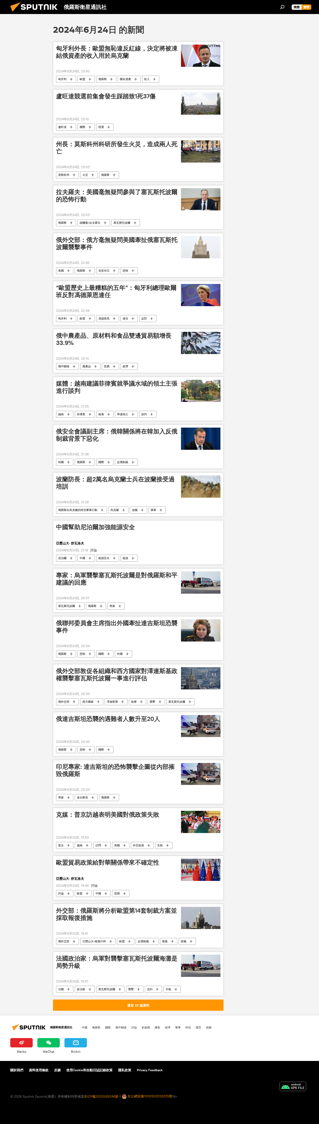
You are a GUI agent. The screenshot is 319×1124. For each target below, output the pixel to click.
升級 (168, 989)
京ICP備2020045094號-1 (102, 1096)
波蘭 (135, 510)
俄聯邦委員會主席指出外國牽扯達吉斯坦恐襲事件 (116, 626)
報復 (165, 941)
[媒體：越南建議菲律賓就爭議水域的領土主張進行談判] (200, 391)
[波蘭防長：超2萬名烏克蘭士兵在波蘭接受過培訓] (200, 486)
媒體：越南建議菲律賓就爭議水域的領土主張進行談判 (116, 387)
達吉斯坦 (82, 797)
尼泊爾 (62, 558)
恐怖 (125, 270)
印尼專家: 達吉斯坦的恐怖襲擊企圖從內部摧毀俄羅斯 (115, 770)
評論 (61, 893)
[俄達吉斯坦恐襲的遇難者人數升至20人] (200, 726)
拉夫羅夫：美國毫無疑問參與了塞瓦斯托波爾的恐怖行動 (116, 195)
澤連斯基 (112, 701)
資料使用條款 (39, 1070)
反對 (144, 318)
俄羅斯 (102, 79)
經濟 (125, 366)
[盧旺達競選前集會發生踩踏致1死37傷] (200, 103)
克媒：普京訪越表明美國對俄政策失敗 (107, 814)
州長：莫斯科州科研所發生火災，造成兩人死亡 (116, 147)
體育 (198, 1027)
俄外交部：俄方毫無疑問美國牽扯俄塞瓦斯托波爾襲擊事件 (116, 243)
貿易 (107, 366)
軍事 (153, 510)
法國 (61, 989)
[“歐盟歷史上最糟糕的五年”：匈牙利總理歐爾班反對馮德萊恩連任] (200, 295)
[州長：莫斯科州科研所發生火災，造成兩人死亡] (200, 151)
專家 (112, 606)
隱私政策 (124, 1070)
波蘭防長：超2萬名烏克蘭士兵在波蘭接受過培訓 (115, 482)
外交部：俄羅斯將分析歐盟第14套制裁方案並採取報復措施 (116, 914)
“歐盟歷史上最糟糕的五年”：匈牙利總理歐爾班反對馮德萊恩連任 (116, 291)
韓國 (61, 462)
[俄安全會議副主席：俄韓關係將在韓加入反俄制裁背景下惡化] (200, 439)
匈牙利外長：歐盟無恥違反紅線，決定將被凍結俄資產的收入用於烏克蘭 (116, 52)
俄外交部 (63, 701)
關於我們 (16, 1070)
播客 (157, 1027)
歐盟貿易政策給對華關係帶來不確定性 (107, 862)
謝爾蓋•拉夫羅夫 (90, 222)
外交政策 (138, 845)
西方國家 (88, 701)
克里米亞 (104, 270)
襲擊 (152, 701)
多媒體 (146, 1027)
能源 (125, 558)
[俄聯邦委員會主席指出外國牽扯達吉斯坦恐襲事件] (200, 630)
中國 (82, 558)
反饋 (57, 1070)
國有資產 (125, 79)
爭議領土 (122, 414)
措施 (183, 941)
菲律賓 (81, 414)
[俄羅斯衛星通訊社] (36, 13)
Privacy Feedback (150, 1070)
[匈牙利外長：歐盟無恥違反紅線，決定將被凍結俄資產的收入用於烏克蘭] (200, 56)
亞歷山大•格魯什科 (94, 941)
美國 (61, 270)
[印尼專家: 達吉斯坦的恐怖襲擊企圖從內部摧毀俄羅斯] (200, 774)
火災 (85, 175)
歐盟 (82, 79)
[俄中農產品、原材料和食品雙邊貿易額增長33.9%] (200, 343)
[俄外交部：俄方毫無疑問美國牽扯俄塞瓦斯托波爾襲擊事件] (200, 247)
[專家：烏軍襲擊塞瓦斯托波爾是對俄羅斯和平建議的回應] (200, 582)
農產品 (86, 366)
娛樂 (209, 1027)
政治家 (81, 989)
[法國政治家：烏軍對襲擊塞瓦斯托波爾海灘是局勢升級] (200, 966)
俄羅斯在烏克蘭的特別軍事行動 (77, 510)
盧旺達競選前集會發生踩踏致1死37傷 (106, 96)
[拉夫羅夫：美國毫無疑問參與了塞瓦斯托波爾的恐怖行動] (200, 199)
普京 (61, 845)
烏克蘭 (114, 510)
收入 (147, 79)
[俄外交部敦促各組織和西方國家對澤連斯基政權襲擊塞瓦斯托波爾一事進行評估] (200, 678)
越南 (61, 414)
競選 (101, 127)
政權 (134, 701)
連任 (125, 318)
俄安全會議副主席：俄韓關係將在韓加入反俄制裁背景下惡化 (116, 435)
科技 (188, 1027)
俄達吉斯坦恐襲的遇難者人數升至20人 (108, 719)
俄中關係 (63, 366)
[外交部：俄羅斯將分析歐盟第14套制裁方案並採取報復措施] (200, 918)
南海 (101, 414)
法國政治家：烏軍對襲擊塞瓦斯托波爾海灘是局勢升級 (116, 962)
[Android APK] (293, 1087)
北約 (149, 989)
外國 (120, 654)
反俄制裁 (122, 462)
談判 (144, 414)
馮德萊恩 (104, 318)
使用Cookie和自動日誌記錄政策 (89, 1070)
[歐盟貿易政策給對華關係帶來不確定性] (200, 870)
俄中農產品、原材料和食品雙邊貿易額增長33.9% (113, 339)
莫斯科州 (63, 175)
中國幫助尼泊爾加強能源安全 (95, 527)
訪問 (98, 845)
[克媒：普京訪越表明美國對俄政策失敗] (200, 822)
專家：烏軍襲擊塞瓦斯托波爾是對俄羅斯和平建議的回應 (116, 578)
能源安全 (104, 558)
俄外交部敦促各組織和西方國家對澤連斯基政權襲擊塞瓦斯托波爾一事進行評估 (116, 674)
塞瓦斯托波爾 (121, 222)
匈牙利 (62, 79)
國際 (82, 127)
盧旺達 (62, 127)
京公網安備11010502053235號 (149, 1096)
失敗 (160, 845)
